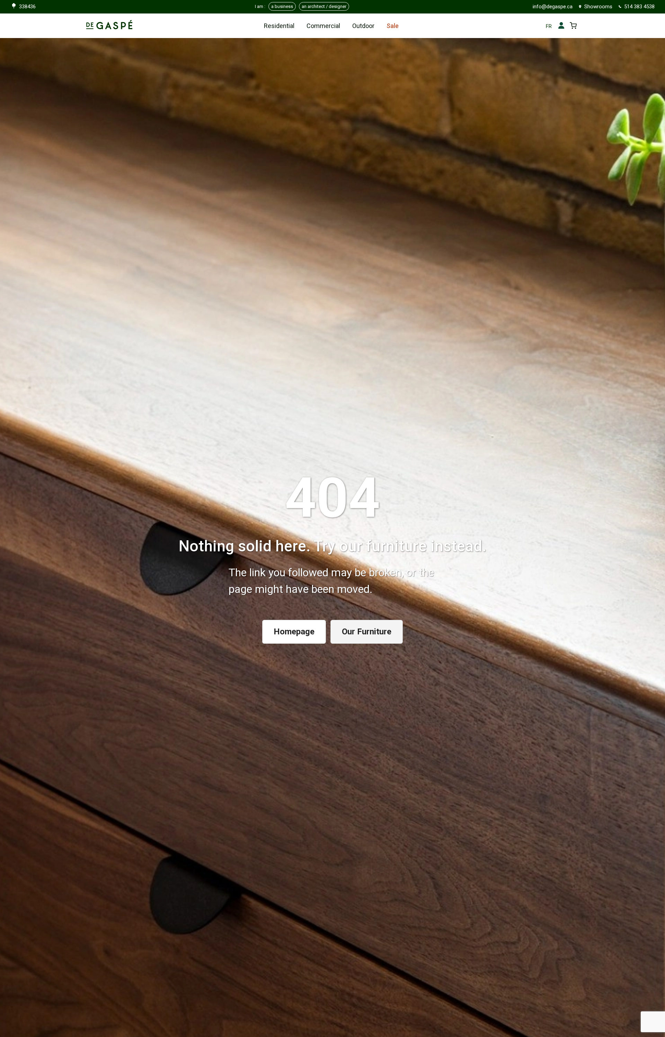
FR (549, 26)
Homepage (294, 631)
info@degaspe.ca (553, 6)
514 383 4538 (639, 6)
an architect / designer (324, 6)
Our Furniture (366, 631)
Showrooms (598, 6)
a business (282, 6)
